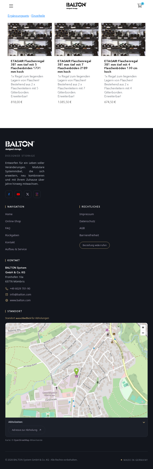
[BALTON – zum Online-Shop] (20, 145)
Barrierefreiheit (89, 235)
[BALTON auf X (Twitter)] (27, 194)
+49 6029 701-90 (20, 288)
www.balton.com (20, 300)
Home (9, 214)
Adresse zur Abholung (24, 430)
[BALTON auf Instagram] (37, 194)
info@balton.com (20, 294)
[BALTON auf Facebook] (9, 194)
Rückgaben (12, 235)
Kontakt (10, 242)
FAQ (7, 228)
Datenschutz (87, 221)
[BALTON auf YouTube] (18, 194)
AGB (82, 228)
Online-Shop (13, 221)
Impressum (86, 214)
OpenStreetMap (21, 440)
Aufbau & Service (16, 249)
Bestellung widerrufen (95, 245)
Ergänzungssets (18, 16)
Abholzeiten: (15, 422)
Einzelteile (38, 16)
